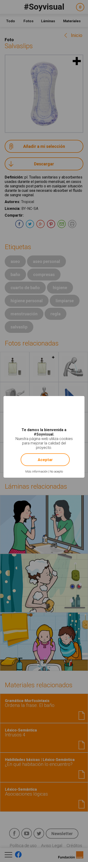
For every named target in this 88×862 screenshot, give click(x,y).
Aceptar (45, 459)
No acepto (56, 471)
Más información (36, 471)
